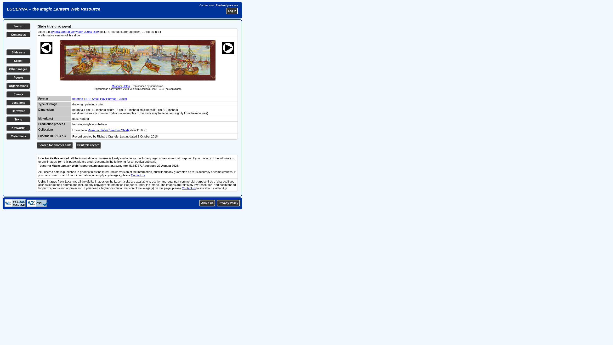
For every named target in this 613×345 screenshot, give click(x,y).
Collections (18, 136)
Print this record (88, 145)
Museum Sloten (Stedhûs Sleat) (108, 130)
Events (18, 94)
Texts (18, 119)
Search (18, 26)
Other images (18, 69)
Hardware (18, 111)
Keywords (18, 128)
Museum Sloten (121, 86)
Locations (18, 102)
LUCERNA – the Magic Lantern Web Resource (53, 9)
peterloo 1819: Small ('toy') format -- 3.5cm (99, 99)
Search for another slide (55, 145)
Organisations (18, 86)
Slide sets (18, 52)
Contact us (18, 34)
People (18, 77)
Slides (18, 61)
